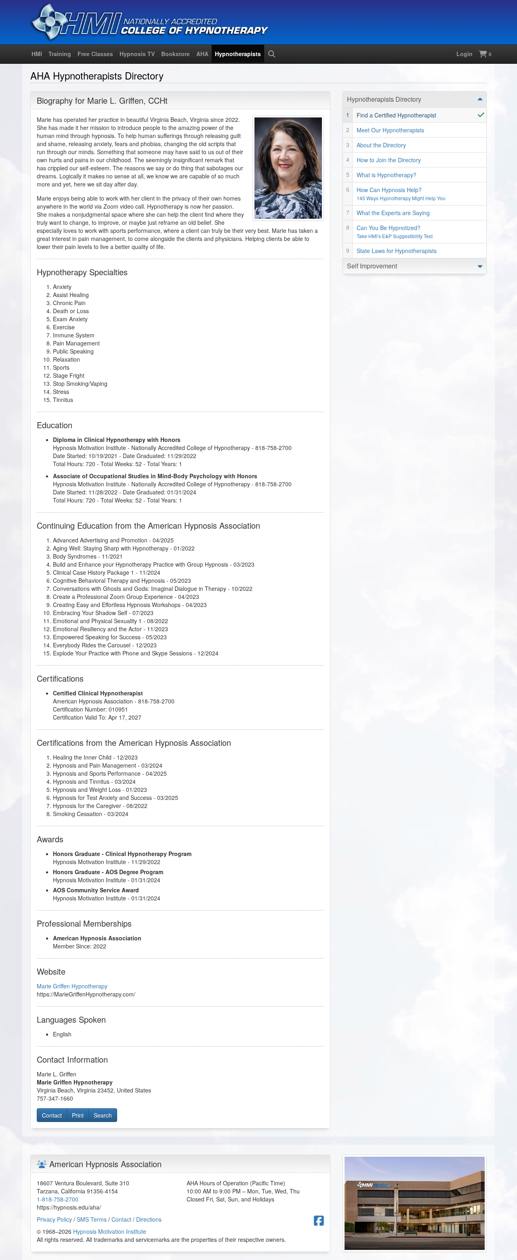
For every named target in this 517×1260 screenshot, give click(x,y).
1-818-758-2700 (57, 1199)
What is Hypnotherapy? (386, 175)
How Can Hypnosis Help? (401, 193)
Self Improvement (372, 265)
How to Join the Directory (389, 160)
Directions (149, 1219)
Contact (52, 1115)
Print (78, 1115)
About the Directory (381, 145)
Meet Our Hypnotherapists (390, 130)
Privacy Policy (54, 1219)
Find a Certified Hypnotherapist (396, 115)
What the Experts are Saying (393, 213)
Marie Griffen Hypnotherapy (72, 986)
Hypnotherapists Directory (384, 99)
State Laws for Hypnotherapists (397, 251)
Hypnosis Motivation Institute (109, 1231)
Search (103, 1115)
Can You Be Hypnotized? (395, 231)
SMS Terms (92, 1219)
